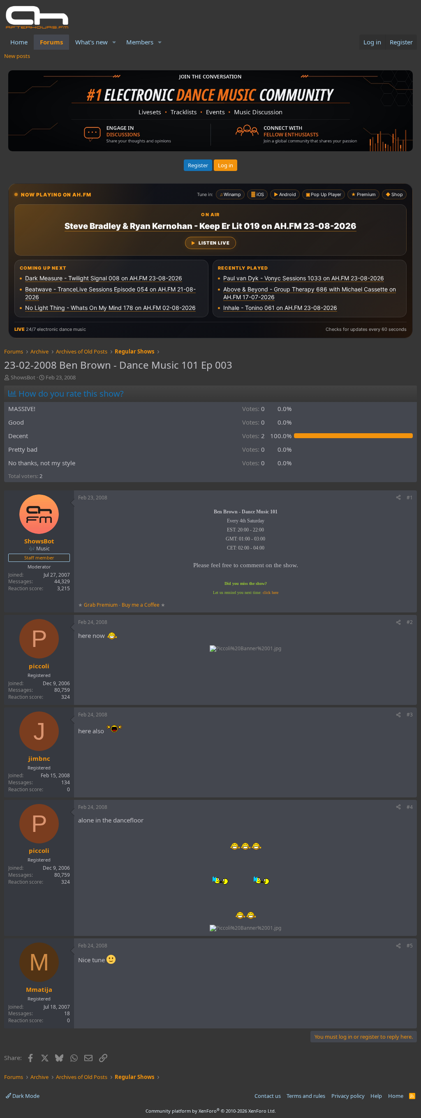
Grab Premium (101, 604)
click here (270, 592)
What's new (91, 42)
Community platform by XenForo (211, 1111)
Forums (51, 42)
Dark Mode (25, 1096)
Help (376, 1096)
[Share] (398, 498)
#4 (410, 807)
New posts (17, 56)
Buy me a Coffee (141, 604)
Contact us (267, 1096)
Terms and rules (306, 1096)
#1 (410, 497)
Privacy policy (348, 1096)
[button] (114, 42)
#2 (410, 622)
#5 (410, 945)
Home (19, 42)
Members (139, 42)
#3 (410, 714)
